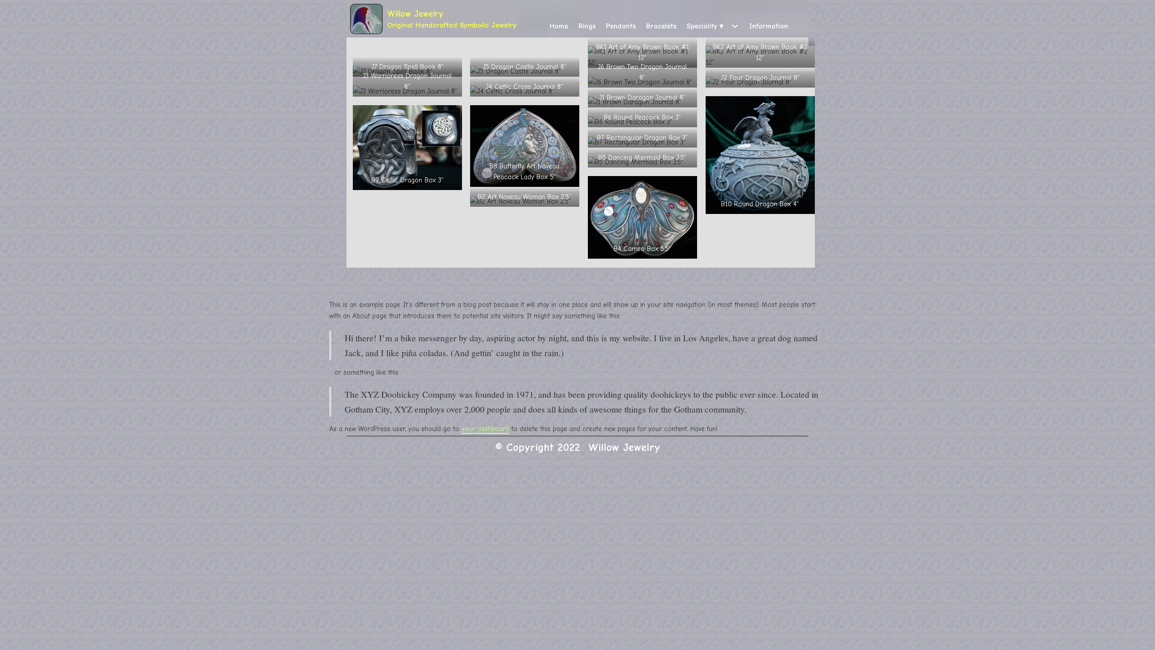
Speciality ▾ (705, 26)
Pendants (621, 26)
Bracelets (661, 26)
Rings (587, 26)
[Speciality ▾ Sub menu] (735, 26)
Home (559, 26)
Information (768, 26)
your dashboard (485, 429)
